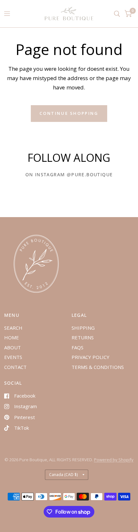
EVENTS (13, 357)
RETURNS (83, 337)
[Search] (117, 13)
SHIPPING (83, 328)
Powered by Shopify (114, 460)
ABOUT (12, 347)
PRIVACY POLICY (90, 357)
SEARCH (13, 328)
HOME (11, 337)
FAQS (77, 347)
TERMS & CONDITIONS (98, 367)
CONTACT (15, 367)
